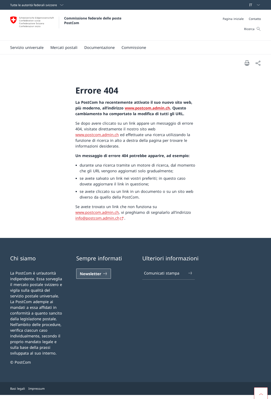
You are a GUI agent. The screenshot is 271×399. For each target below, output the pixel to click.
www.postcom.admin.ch (147, 107)
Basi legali (17, 389)
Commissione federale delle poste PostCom (93, 20)
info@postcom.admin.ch (97, 218)
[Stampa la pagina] (246, 63)
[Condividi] (257, 63)
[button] (27, 47)
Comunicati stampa (161, 273)
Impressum (36, 389)
